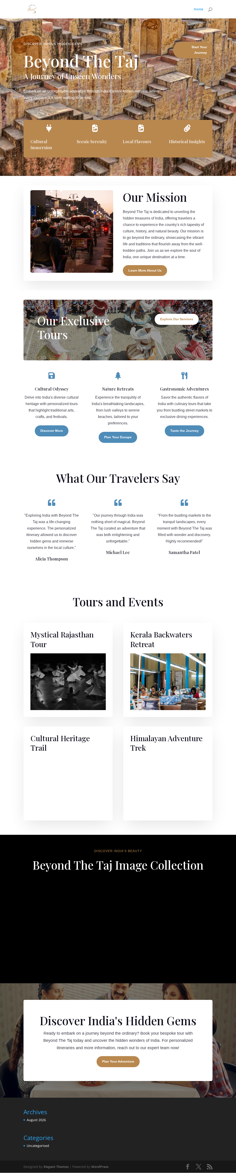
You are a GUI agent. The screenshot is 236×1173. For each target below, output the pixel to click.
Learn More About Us (145, 270)
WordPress (100, 1166)
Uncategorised (38, 1145)
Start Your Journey (199, 49)
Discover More (51, 430)
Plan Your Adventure (118, 1061)
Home (198, 9)
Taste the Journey (184, 430)
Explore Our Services (176, 319)
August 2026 (36, 1120)
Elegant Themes (56, 1166)
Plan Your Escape (118, 437)
